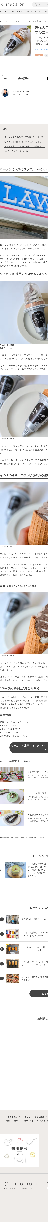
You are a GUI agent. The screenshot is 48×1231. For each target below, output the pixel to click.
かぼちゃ (29, 11)
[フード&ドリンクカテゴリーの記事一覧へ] (39, 55)
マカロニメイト (29, 1121)
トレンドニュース (13, 1117)
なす (13, 11)
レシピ (28, 1117)
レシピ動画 (39, 1117)
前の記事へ (24, 78)
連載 (16, 1121)
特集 (8, 1121)
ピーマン (20, 11)
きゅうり (38, 11)
